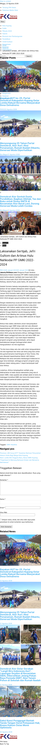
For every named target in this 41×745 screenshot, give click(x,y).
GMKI (8, 445)
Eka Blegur (4, 154)
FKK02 (2, 109)
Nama (2, 499)
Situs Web (3, 512)
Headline (14, 445)
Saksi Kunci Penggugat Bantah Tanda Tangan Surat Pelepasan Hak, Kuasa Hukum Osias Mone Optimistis (20, 724)
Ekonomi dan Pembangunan (12, 36)
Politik (4, 28)
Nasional (5, 96)
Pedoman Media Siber (10, 10)
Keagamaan (6, 44)
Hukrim (4, 34)
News (4, 246)
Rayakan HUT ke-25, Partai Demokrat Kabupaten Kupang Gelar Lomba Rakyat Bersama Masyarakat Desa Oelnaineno (20, 101)
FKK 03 (2, 270)
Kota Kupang (6, 26)
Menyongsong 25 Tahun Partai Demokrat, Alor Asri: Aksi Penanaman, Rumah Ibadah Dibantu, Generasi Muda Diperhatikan (20, 147)
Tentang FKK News (9, 7)
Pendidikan (6, 39)
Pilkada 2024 (7, 31)
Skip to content (5, 1)
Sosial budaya (7, 42)
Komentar (4, 480)
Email (2, 508)
